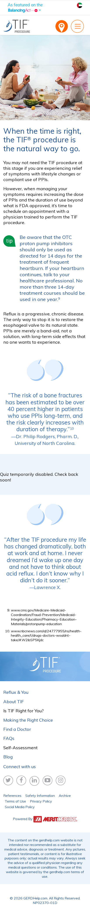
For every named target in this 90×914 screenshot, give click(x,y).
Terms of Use (15, 801)
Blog (8, 756)
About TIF (13, 701)
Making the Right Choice (28, 720)
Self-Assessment (20, 747)
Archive (65, 795)
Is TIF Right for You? (23, 710)
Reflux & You (15, 692)
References (12, 795)
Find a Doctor (17, 729)
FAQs (8, 738)
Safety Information (40, 795)
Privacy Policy (41, 801)
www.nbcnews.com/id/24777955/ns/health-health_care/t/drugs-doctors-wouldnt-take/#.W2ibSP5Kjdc (46, 635)
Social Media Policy (20, 807)
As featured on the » (25, 7)
